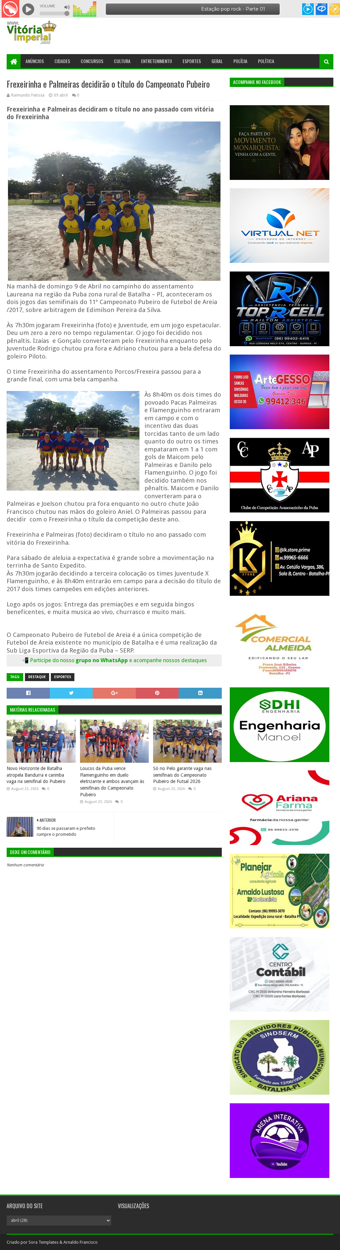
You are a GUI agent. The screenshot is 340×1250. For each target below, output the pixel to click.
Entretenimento (156, 60)
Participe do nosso (53, 660)
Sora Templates (43, 1242)
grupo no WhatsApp (141, 660)
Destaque (37, 677)
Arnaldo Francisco (80, 1242)
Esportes (192, 60)
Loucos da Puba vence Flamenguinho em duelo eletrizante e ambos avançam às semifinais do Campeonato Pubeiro (112, 781)
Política (266, 60)
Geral (217, 60)
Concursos (92, 60)
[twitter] (316, 5)
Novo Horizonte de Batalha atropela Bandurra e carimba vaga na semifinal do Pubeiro (36, 775)
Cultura (122, 60)
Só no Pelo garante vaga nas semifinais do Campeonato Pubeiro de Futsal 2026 (182, 775)
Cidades (62, 60)
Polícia (240, 60)
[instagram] (324, 5)
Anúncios (35, 60)
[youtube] (307, 5)
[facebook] (330, 5)
